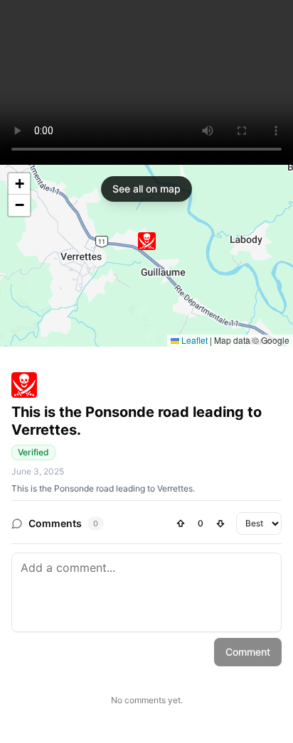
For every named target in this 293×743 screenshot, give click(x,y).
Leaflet (193, 340)
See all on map (146, 189)
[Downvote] (220, 523)
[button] (147, 241)
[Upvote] (181, 523)
